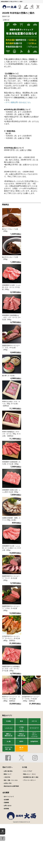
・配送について (7, 774)
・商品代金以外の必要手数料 (11, 786)
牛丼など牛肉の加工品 (21, 734)
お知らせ (6, 20)
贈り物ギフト (21, 748)
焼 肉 (21, 721)
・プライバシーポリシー (29, 780)
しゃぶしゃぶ (8, 728)
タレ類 (8, 741)
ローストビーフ (34, 728)
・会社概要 (6, 799)
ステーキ (34, 721)
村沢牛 (21, 741)
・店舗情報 (6, 802)
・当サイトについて (8, 796)
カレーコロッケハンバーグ (34, 734)
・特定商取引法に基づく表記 (30, 777)
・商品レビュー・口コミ (29, 774)
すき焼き (8, 721)
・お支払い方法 (7, 783)
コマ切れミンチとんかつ (21, 728)
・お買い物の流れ (8, 771)
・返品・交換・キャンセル (10, 780)
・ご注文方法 (6, 777)
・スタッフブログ (27, 771)
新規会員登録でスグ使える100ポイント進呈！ (12, 1)
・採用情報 (6, 808)
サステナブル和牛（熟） (8, 748)
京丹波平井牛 (34, 741)
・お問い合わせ (7, 805)
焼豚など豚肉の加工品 (8, 734)
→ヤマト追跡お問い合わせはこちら (17, 102)
